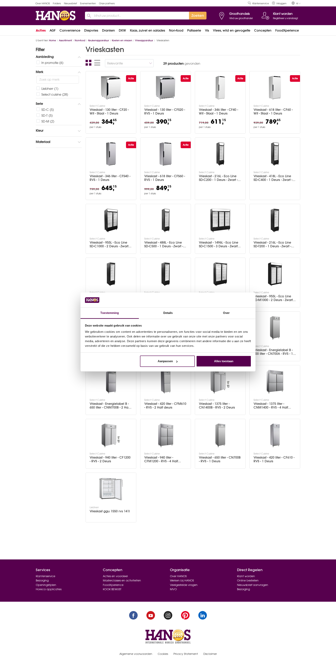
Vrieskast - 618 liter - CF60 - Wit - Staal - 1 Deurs (273, 111)
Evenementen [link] (88, 3)
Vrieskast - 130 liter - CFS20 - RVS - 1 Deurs (164, 111)
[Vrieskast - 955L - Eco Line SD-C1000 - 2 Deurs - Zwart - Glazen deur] (111, 220)
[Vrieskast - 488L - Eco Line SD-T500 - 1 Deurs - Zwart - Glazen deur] (165, 274)
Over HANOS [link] (42, 3)
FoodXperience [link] (287, 30)
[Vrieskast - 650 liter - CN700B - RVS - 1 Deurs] (220, 435)
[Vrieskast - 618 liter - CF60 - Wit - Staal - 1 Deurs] (274, 87)
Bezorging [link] (42, 580)
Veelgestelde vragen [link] (184, 585)
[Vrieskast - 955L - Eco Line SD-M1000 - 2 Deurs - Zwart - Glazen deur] (274, 274)
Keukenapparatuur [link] (98, 40)
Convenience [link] (70, 30)
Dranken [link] (108, 30)
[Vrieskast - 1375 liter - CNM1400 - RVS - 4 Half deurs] (274, 381)
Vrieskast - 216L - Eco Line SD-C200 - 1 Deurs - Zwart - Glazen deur (218, 178)
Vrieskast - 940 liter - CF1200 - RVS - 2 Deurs (110, 459)
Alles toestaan (223, 361)
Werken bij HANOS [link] (182, 580)
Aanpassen (165, 361)
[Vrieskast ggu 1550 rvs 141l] (111, 489)
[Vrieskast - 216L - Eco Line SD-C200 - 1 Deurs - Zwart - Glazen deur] (220, 154)
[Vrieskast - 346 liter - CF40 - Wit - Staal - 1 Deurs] (220, 87)
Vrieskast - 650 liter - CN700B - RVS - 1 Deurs (220, 459)
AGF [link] (53, 30)
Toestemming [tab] (109, 312)
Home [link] (52, 40)
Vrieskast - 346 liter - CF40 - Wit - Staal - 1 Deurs (218, 111)
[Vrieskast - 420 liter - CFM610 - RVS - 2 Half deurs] (165, 381)
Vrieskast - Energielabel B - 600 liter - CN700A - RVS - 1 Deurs (273, 352)
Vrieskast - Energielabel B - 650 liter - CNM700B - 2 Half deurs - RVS (110, 405)
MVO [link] (173, 589)
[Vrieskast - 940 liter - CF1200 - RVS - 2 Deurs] (111, 435)
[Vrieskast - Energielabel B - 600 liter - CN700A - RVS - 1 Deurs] (274, 327)
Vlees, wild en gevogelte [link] (231, 30)
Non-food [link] (176, 30)
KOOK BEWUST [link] (112, 589)
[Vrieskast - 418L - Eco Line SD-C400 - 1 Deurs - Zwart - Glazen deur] (274, 154)
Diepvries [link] (91, 30)
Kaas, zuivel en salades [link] (147, 30)
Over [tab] (226, 312)
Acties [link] (41, 30)
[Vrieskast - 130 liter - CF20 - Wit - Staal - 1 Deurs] (111, 87)
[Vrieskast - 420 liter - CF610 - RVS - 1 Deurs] (274, 435)
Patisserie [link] (194, 30)
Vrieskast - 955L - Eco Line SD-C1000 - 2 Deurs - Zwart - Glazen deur (110, 244)
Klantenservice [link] (260, 3)
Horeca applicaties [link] (48, 589)
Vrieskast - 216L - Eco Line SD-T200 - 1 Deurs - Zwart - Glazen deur (272, 244)
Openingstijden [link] (46, 585)
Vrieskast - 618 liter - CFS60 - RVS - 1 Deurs (164, 178)
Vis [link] (207, 30)
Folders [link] (57, 3)
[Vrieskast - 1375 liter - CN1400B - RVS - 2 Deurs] (220, 381)
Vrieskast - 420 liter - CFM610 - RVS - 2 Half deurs (165, 405)
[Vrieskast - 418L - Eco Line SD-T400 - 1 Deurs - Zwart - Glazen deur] (111, 274)
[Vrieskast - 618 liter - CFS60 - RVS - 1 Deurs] (165, 154)
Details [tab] (168, 312)
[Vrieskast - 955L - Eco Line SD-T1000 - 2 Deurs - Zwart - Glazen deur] (220, 274)
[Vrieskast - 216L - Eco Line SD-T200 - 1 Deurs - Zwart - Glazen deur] (274, 220)
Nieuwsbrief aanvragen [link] (252, 585)
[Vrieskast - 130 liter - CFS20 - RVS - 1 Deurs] (165, 87)
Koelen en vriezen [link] (122, 40)
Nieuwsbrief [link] (70, 3)
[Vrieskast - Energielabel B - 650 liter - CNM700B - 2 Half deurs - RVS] (111, 381)
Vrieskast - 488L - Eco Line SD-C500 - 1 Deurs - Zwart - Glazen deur (163, 244)
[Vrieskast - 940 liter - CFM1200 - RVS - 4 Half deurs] (165, 435)
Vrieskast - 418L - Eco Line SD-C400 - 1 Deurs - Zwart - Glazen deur (273, 178)
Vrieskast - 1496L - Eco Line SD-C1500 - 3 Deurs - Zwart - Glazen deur (219, 244)
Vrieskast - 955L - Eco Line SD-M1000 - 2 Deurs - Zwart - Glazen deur (274, 298)
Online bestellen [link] (248, 580)
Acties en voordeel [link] (115, 576)
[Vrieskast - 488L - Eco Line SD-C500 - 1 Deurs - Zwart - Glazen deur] (165, 220)
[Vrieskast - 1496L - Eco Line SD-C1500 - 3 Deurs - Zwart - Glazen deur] (220, 220)
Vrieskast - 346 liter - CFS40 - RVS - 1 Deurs (110, 178)
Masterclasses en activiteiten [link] (122, 580)
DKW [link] (122, 30)
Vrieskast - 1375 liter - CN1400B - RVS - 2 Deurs (217, 405)
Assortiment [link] (65, 40)
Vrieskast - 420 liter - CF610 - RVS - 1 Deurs (274, 459)
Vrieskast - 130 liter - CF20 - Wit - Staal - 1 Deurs (109, 111)
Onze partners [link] (107, 3)
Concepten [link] (262, 30)
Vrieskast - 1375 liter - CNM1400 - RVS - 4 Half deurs (271, 405)
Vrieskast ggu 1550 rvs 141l (110, 511)
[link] (279, 3)
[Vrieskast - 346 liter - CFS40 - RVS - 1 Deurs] (111, 154)
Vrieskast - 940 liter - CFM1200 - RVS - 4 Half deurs (161, 459)
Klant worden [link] (246, 576)
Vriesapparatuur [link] (144, 40)
